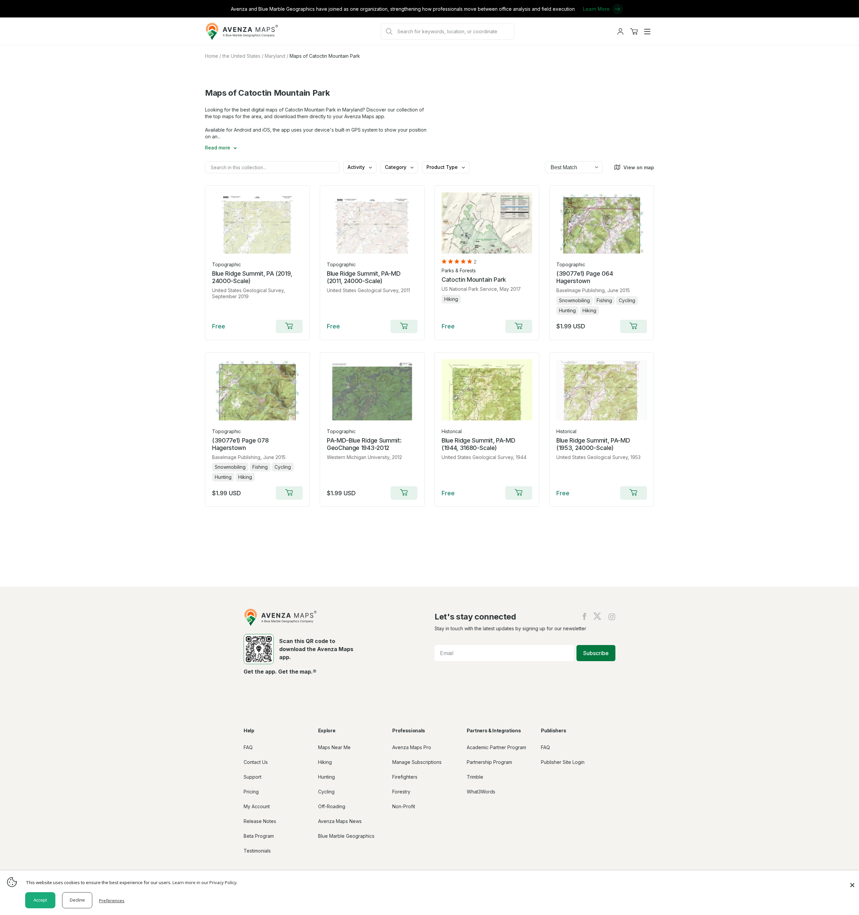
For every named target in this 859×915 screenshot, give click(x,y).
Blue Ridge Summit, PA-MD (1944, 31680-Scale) (478, 444)
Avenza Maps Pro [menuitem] (411, 747)
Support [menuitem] (252, 777)
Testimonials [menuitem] (257, 851)
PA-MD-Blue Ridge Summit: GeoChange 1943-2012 (364, 444)
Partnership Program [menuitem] (489, 762)
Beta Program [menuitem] (259, 836)
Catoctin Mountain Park (474, 279)
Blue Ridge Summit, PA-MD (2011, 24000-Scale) (363, 277)
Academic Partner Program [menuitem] (496, 747)
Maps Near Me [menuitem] (334, 747)
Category (396, 167)
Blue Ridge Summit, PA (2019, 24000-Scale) (252, 277)
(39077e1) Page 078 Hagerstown (240, 444)
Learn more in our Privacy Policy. (204, 882)
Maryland (275, 56)
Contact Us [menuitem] (256, 762)
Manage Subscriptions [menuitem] (417, 762)
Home (211, 56)
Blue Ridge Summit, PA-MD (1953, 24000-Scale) (593, 444)
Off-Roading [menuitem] (331, 806)
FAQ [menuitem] (248, 747)
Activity (357, 167)
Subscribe (596, 653)
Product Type (442, 167)
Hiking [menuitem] (325, 762)
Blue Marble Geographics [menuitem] (346, 836)
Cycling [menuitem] (326, 791)
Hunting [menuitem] (326, 777)
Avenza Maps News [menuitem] (340, 821)
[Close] (852, 882)
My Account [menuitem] (257, 806)
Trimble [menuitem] (475, 777)
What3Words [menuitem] (481, 791)
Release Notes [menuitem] (260, 821)
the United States (241, 56)
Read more (218, 147)
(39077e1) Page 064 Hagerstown (584, 277)
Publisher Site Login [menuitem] (563, 762)
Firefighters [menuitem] (404, 777)
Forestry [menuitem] (401, 791)
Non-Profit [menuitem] (403, 806)
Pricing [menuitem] (251, 791)
